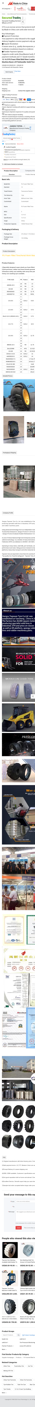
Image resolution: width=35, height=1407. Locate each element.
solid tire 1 (5, 1342)
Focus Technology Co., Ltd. (25, 1399)
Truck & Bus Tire (19, 1366)
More (3, 1393)
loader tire (5, 1339)
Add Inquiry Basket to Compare (13, 164)
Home (3, 14)
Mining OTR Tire (8, 1371)
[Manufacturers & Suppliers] (17, 3)
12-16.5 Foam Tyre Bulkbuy (23, 1389)
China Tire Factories (26, 1380)
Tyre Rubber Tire (8, 1384)
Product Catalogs (29, 1335)
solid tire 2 (23, 1339)
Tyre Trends (7, 1389)
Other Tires (7, 1366)
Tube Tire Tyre (21, 1384)
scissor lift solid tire (25, 1346)
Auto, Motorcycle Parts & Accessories (17, 14)
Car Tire (30, 1366)
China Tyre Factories (10, 1380)
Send (18, 1228)
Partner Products (7, 1346)
